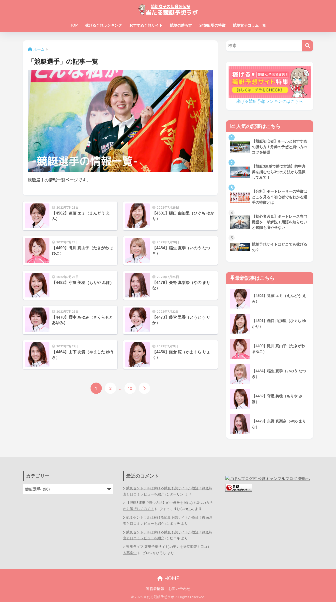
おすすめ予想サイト (146, 25)
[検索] (307, 45)
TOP (74, 25)
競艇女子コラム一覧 (249, 25)
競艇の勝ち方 (181, 25)
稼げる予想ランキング (103, 25)
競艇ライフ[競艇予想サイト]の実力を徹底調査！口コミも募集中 (167, 550)
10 (130, 388)
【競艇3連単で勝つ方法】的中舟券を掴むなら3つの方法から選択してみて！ (168, 506)
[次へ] (144, 388)
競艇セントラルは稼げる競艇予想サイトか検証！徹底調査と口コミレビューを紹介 (167, 491)
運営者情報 (155, 589)
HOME (171, 578)
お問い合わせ (179, 589)
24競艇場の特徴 (212, 25)
